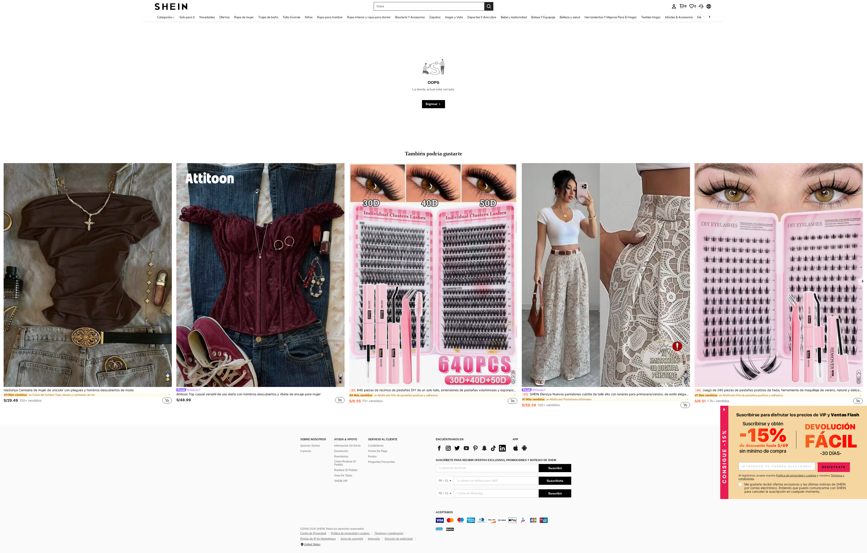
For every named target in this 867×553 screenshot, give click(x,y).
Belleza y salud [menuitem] (570, 17)
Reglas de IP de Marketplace (318, 538)
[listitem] (88, 286)
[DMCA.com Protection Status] (450, 529)
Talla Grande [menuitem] (291, 17)
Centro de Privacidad (313, 533)
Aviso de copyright (351, 538)
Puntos (372, 456)
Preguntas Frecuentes (381, 462)
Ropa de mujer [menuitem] (244, 17)
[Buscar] (488, 6)
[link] (683, 6)
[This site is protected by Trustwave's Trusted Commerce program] (439, 529)
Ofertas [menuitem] (224, 17)
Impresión (374, 538)
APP (515, 439)
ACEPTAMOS (444, 512)
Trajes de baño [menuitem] (268, 17)
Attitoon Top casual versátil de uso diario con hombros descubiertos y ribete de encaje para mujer (248, 394)
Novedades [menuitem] (207, 17)
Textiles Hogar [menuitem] (651, 17)
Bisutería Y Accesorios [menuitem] (410, 17)
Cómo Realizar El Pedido (345, 463)
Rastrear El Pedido (345, 470)
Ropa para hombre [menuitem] (330, 17)
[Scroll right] (709, 17)
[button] (701, 6)
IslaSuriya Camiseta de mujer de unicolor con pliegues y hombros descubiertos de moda (69, 390)
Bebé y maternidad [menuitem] (514, 17)
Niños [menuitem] (308, 17)
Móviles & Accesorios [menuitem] (679, 17)
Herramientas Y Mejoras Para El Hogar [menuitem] (611, 17)
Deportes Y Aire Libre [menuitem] (481, 17)
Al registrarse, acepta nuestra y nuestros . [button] (791, 477)
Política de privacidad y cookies (350, 533)
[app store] (516, 450)
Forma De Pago (377, 451)
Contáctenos (376, 445)
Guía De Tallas (343, 475)
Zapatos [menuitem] (434, 17)
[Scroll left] (704, 17)
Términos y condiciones (388, 533)
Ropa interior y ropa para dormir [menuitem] (369, 17)
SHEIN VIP (340, 481)
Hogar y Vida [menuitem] (454, 17)
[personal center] (674, 6)
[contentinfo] (503, 520)
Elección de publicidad (399, 538)
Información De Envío (347, 445)
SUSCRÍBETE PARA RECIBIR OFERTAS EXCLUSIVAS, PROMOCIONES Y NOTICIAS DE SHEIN (496, 460)
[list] (472, 448)
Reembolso (341, 456)
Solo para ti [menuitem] (187, 17)
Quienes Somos (310, 445)
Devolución (341, 451)
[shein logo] (171, 6)
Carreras (305, 451)
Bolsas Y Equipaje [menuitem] (543, 17)
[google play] (524, 450)
